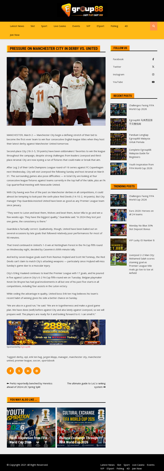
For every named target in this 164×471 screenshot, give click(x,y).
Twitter (117, 66)
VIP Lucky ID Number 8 (142, 240)
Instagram (118, 74)
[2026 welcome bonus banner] (56, 331)
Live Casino (60, 26)
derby (19, 356)
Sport (44, 26)
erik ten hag (35, 356)
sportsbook (48, 360)
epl (26, 356)
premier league (23, 360)
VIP (88, 26)
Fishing (114, 26)
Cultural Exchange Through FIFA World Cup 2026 (78, 440)
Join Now (15, 34)
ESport (100, 26)
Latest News (17, 26)
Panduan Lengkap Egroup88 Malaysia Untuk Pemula (139, 138)
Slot (33, 26)
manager (63, 356)
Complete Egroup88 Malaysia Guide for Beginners (140, 153)
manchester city (78, 356)
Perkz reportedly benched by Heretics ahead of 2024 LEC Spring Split (29, 385)
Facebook (118, 59)
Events (76, 26)
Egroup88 (25, 346)
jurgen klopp (50, 356)
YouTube (118, 81)
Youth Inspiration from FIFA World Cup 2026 (28, 440)
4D (126, 26)
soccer (36, 360)
